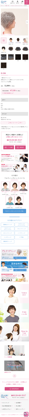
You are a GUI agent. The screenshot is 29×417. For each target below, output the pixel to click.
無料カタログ (12, 3)
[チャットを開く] (26, 414)
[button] (27, 22)
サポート (22, 3)
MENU (27, 3)
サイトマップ (5, 402)
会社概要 (18, 402)
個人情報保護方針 (6, 406)
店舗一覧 (17, 3)
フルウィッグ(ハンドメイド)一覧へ (14, 211)
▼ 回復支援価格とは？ (8, 93)
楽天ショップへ (20, 409)
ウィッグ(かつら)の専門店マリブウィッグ (13, 414)
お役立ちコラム (6, 409)
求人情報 (18, 406)
